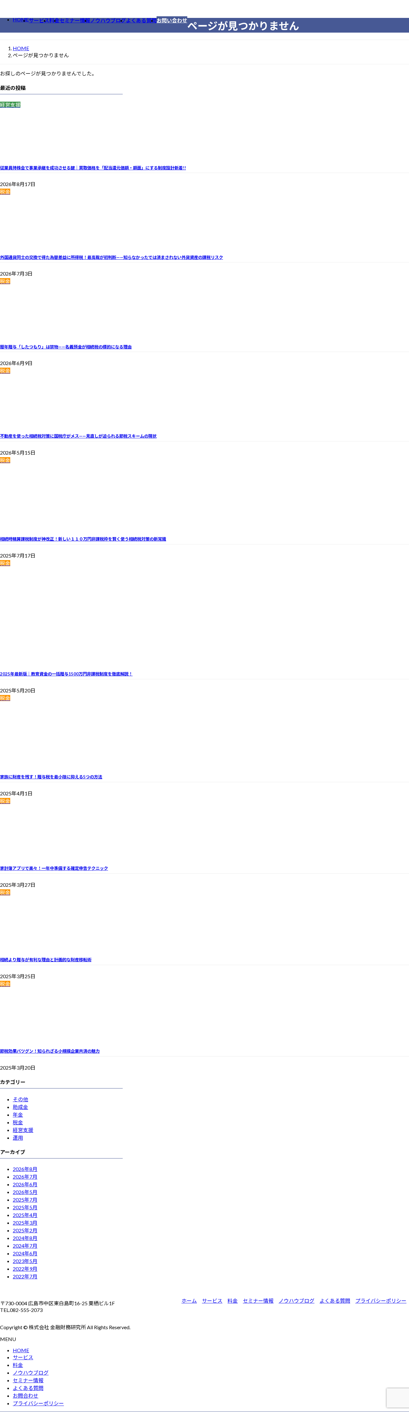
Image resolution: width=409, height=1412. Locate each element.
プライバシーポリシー (380, 1301)
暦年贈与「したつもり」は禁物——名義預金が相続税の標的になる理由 (66, 346)
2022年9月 (25, 1269)
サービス (212, 1301)
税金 (18, 1122)
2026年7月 (25, 1177)
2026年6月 (25, 1184)
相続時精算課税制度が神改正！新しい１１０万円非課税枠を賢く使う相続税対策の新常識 (83, 539)
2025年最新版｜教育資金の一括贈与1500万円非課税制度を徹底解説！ (66, 673)
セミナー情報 (258, 1301)
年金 (18, 1115)
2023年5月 (25, 1261)
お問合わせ (25, 1395)
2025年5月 (25, 1207)
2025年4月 (25, 1215)
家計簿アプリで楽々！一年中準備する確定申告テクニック (54, 868)
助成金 (20, 1107)
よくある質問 (335, 1301)
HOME (21, 1350)
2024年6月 (25, 1253)
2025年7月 (25, 1200)
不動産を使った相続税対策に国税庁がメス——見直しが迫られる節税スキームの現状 (78, 436)
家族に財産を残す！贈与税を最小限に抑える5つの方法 (51, 776)
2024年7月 (25, 1246)
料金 (233, 1301)
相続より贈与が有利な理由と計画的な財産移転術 (45, 959)
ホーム (189, 1301)
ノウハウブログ (296, 1301)
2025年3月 (25, 1223)
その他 (20, 1099)
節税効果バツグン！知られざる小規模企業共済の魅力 (50, 1051)
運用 (18, 1138)
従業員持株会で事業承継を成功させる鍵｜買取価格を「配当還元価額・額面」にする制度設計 (93, 167)
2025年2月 (25, 1230)
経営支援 (23, 1130)
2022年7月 (25, 1276)
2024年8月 (25, 1238)
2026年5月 (25, 1192)
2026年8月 (25, 1169)
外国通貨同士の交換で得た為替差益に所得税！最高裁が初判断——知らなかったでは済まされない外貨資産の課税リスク (111, 257)
